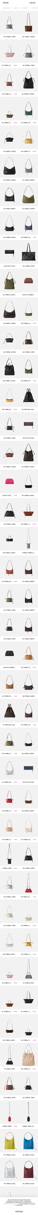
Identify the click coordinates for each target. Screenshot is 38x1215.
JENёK (6, 2)
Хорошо (19, 1211)
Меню (32, 2)
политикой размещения (11, 1203)
